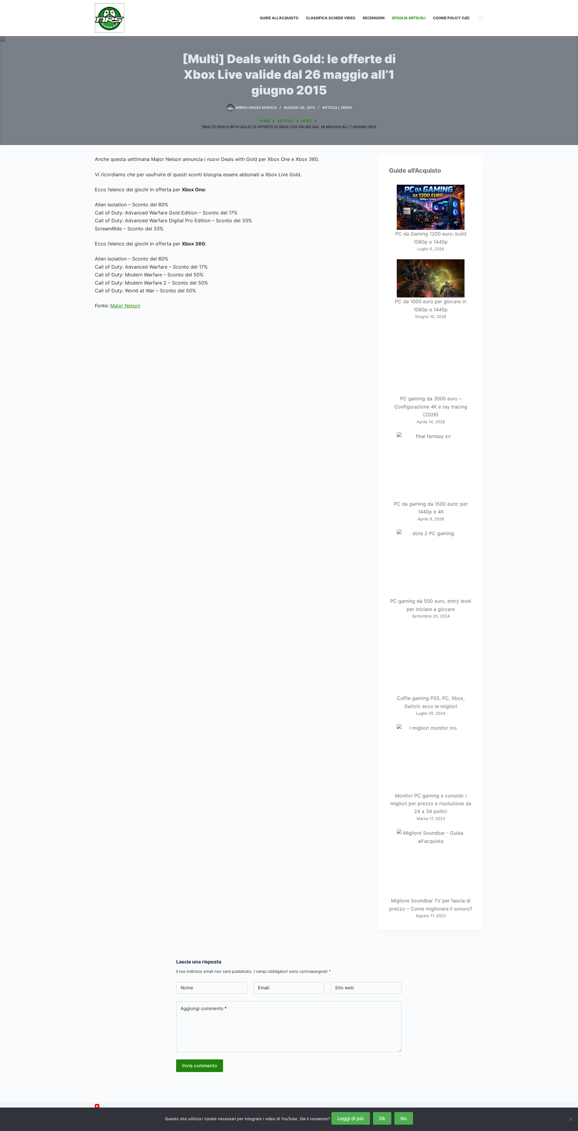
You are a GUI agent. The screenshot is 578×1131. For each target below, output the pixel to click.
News (346, 107)
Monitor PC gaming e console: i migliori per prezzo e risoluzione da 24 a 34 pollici (430, 804)
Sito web (344, 988)
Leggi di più (350, 1118)
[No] (570, 1119)
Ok (382, 1118)
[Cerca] (481, 18)
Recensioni (373, 18)
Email (263, 988)
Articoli (330, 107)
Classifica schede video (330, 18)
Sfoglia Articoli (408, 18)
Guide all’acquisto (279, 18)
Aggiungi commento (204, 1008)
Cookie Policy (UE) (451, 18)
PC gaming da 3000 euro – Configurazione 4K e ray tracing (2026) (430, 407)
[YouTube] (97, 1106)
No (403, 1118)
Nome (187, 988)
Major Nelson (125, 306)
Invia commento (199, 1065)
